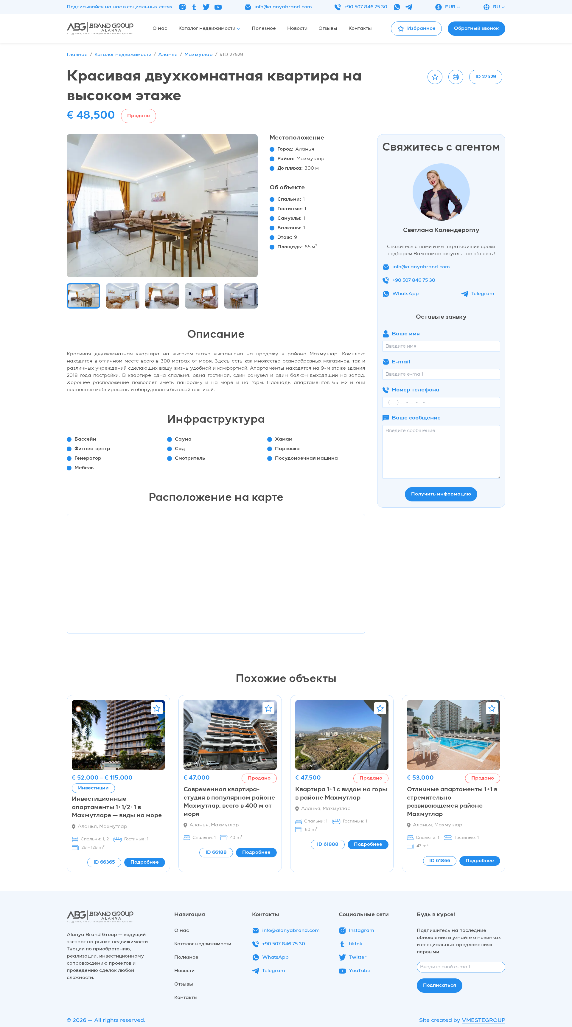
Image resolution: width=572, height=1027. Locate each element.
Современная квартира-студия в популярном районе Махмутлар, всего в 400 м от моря (229, 802)
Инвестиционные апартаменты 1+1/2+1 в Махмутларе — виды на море (117, 807)
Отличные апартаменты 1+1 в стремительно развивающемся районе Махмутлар (452, 802)
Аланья (168, 54)
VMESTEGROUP (483, 1020)
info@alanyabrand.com (283, 7)
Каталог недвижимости (122, 54)
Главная (77, 54)
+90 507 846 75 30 (365, 7)
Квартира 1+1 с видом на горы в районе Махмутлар (341, 794)
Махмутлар (198, 54)
